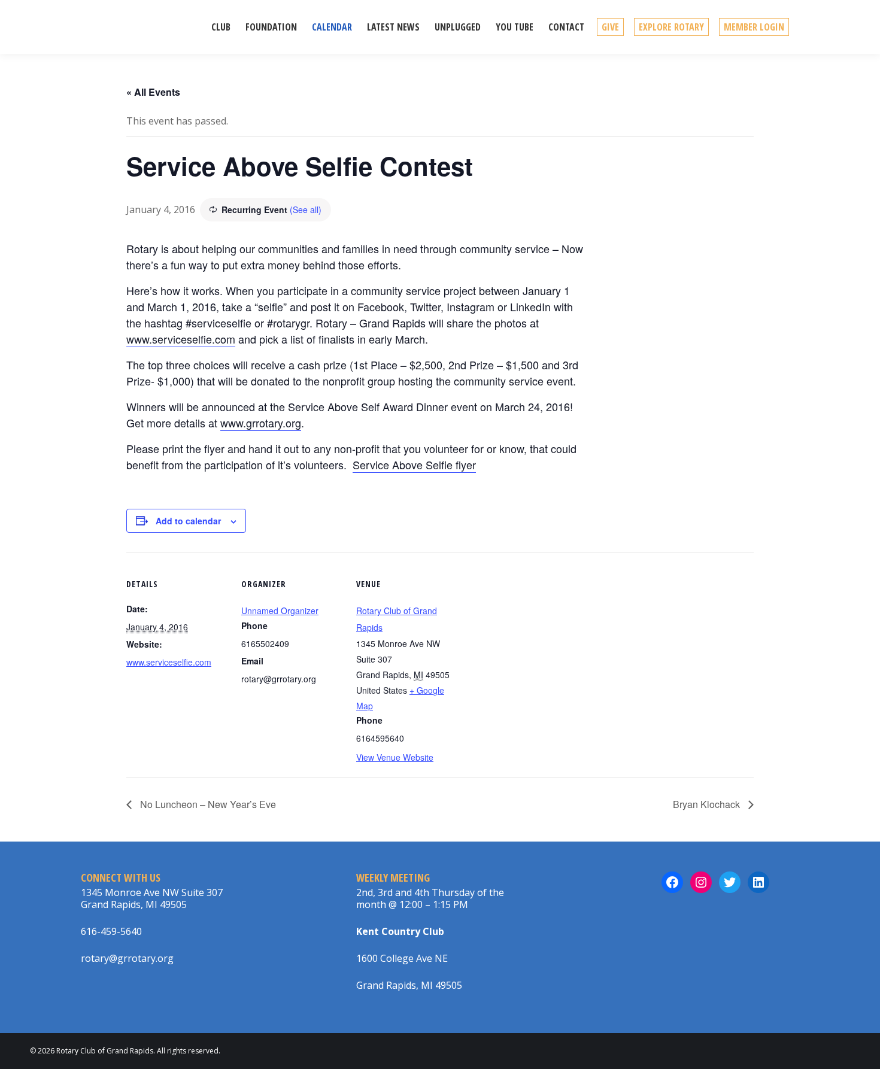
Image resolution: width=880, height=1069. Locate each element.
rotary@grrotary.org (127, 958)
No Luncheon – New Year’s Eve (207, 804)
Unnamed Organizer (279, 611)
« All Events (153, 92)
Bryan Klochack (707, 804)
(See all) (305, 209)
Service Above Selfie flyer (414, 464)
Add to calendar (188, 521)
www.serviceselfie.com (180, 339)
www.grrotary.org (260, 422)
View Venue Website (394, 757)
